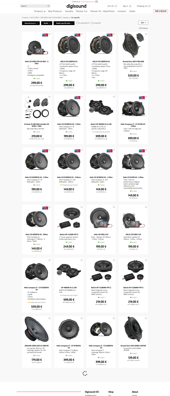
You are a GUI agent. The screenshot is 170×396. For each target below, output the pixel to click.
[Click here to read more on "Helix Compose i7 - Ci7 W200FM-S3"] (36, 271)
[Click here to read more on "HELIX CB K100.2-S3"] (133, 218)
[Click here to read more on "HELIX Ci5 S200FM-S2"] (69, 45)
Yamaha (69, 11)
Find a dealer (160, 11)
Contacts (121, 11)
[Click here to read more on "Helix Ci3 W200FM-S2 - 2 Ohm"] (36, 161)
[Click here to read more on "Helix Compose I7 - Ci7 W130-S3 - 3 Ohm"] (133, 107)
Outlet (132, 11)
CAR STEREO (34, 18)
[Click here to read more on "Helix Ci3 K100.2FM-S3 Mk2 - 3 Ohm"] (36, 45)
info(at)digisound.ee (88, 2)
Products (25, 18)
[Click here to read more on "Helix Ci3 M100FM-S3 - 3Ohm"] (36, 218)
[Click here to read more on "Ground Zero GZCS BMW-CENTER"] (133, 329)
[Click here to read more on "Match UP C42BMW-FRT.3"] (133, 271)
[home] (76, 6)
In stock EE (97, 23)
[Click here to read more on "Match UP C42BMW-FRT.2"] (101, 271)
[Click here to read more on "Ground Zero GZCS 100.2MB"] (133, 45)
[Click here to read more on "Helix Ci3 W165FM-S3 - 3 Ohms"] (69, 161)
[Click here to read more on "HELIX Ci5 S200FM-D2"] (101, 45)
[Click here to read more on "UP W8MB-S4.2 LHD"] (69, 271)
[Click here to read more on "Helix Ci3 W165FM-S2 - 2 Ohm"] (101, 161)
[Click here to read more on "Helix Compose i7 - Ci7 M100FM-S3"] (101, 329)
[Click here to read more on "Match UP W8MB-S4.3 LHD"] (101, 107)
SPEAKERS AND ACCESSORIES (51, 18)
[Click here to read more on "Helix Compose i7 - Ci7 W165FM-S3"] (69, 329)
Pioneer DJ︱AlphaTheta (103, 11)
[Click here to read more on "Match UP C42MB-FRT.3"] (69, 218)
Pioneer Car (82, 11)
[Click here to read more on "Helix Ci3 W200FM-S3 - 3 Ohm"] (69, 107)
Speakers (66, 18)
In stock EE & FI (84, 23)
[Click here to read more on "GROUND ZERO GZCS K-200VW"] (36, 329)
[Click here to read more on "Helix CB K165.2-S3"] (101, 218)
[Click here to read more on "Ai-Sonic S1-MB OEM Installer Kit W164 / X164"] (36, 107)
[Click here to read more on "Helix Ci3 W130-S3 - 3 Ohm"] (133, 161)
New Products (55, 11)
